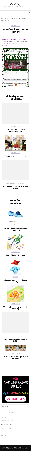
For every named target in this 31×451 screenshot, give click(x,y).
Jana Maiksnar (16, 35)
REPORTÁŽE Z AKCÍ (15, 25)
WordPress (26, 448)
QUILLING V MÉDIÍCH (7, 435)
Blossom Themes (12, 448)
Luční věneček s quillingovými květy (15, 340)
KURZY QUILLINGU (10, 183)
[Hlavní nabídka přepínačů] (2, 13)
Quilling (15, 4)
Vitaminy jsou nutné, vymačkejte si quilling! (15, 308)
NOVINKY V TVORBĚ (15, 303)
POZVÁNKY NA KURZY (7, 421)
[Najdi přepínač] (29, 13)
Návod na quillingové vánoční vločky (15, 281)
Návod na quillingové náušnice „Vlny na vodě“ (15, 229)
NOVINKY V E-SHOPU (7, 428)
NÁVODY (15, 225)
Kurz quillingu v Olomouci (15, 255)
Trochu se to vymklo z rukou (15, 156)
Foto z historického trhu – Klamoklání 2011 (15, 130)
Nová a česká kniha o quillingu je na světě (15, 358)
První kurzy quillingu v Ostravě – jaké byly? (15, 187)
